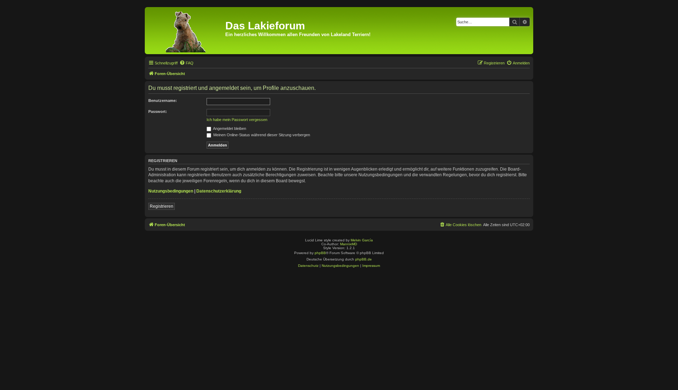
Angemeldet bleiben (229, 128)
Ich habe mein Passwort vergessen (237, 119)
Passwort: (157, 111)
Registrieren (161, 206)
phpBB (320, 253)
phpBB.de (363, 259)
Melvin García (362, 240)
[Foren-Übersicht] (186, 30)
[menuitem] (186, 63)
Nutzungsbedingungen (170, 191)
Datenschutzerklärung (218, 191)
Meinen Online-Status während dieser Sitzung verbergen (261, 135)
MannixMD (348, 244)
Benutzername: (162, 100)
